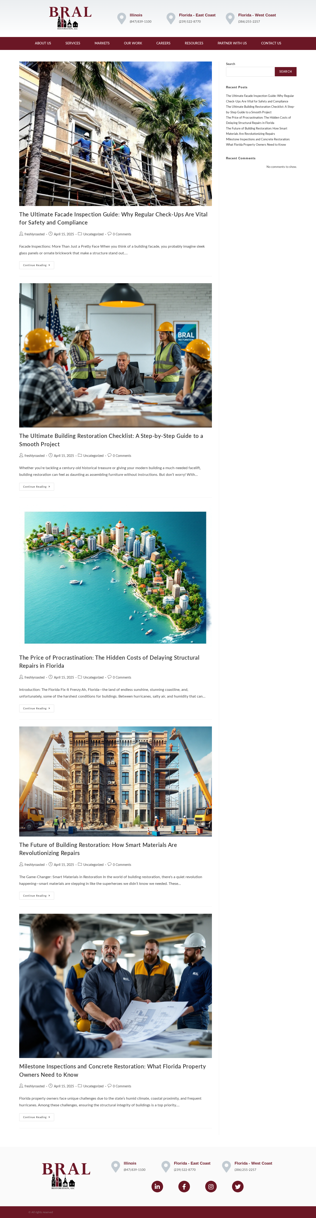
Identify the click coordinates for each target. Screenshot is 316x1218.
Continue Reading (38, 264)
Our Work (133, 43)
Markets (102, 43)
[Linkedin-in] (157, 1186)
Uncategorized (93, 234)
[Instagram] (211, 1186)
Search (230, 64)
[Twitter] (238, 1186)
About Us (43, 43)
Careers (163, 43)
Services (72, 43)
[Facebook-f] (184, 1186)
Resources (194, 43)
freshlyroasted (35, 234)
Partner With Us (232, 43)
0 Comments (122, 234)
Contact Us (271, 43)
